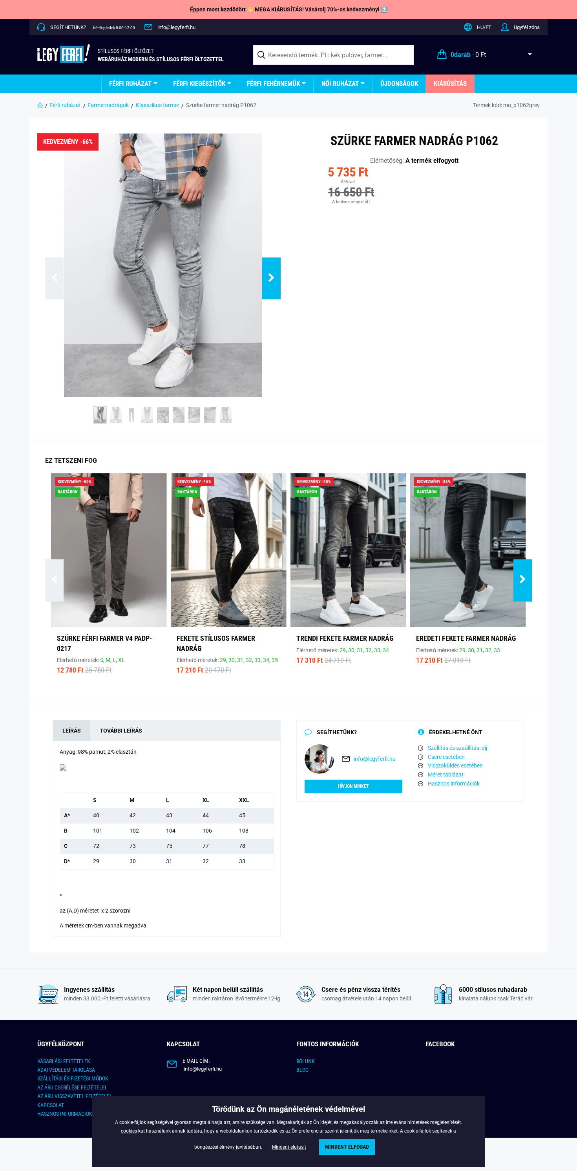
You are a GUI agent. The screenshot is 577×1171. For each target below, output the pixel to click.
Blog (302, 1070)
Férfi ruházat (130, 83)
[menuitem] (133, 84)
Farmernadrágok (108, 105)
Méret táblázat (446, 774)
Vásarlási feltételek (63, 1061)
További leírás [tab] (121, 730)
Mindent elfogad (347, 1147)
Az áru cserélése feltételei (71, 1087)
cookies (129, 1131)
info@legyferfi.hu (176, 27)
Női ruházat (340, 83)
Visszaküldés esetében (455, 765)
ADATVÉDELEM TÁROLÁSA (66, 1070)
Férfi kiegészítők (199, 83)
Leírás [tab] (71, 730)
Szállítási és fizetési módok (72, 1078)
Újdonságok (399, 83)
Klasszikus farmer (157, 105)
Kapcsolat (50, 1105)
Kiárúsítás (450, 83)
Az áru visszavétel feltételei (74, 1096)
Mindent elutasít (289, 1147)
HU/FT (484, 27)
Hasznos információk (454, 783)
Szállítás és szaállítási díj (457, 748)
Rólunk (305, 1061)
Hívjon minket (353, 786)
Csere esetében (446, 757)
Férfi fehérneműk (273, 83)
